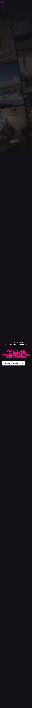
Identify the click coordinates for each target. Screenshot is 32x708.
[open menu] (29, 3)
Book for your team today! (14, 363)
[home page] (2, 3)
